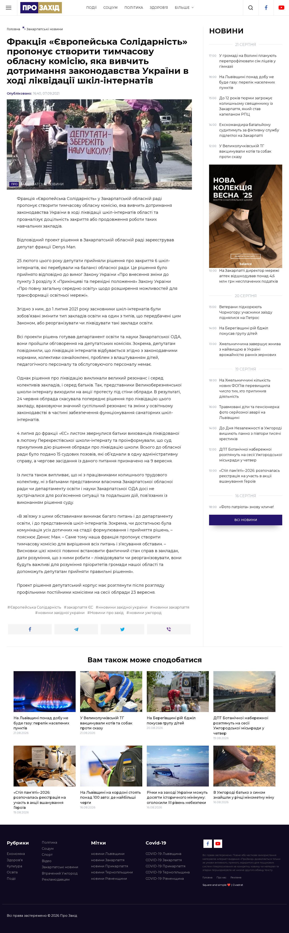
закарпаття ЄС (80, 607)
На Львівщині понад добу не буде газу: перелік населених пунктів (41, 723)
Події (91, 8)
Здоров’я (159, 8)
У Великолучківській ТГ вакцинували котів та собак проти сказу (106, 723)
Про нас (221, 877)
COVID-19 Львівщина (163, 854)
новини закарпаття (171, 607)
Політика (133, 8)
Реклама (236, 877)
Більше (182, 8)
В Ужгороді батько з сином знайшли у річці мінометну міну (243, 795)
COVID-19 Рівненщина (165, 879)
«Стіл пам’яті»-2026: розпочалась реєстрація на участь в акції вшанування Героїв (40, 800)
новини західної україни (61, 613)
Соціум (110, 8)
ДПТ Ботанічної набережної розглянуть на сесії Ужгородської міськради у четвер (240, 725)
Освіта (12, 872)
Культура (14, 866)
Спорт (47, 855)
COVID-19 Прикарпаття (165, 866)
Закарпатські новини (60, 867)
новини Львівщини (107, 854)
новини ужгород (145, 613)
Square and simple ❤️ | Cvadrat (223, 884)
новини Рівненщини (109, 879)
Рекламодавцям (56, 879)
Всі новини (245, 520)
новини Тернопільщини (112, 872)
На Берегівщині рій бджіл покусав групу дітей (171, 720)
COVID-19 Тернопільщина (168, 872)
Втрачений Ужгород (59, 873)
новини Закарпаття (107, 860)
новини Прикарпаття (109, 866)
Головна (207, 877)
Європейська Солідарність (35, 607)
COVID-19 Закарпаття (164, 860)
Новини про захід (107, 613)
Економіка (16, 854)
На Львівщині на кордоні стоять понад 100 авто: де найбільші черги (110, 797)
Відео (46, 861)
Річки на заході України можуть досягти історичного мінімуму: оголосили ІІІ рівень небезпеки (177, 797)
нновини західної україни (122, 607)
